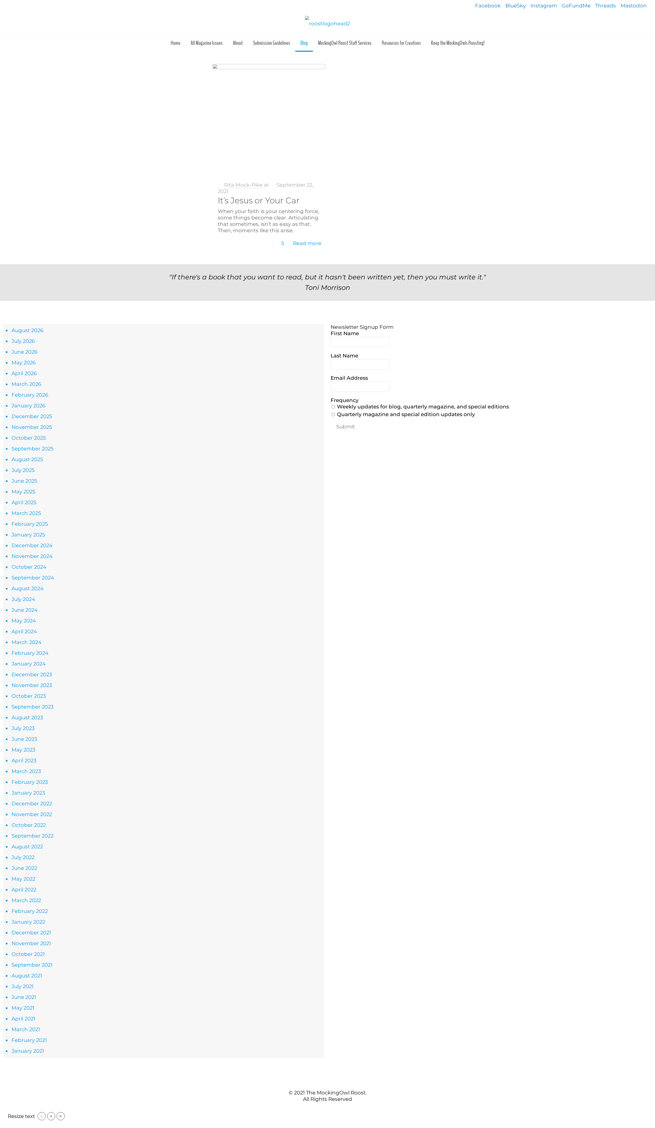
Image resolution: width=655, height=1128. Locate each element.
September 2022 (32, 836)
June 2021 (24, 997)
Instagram (543, 6)
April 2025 (24, 502)
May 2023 (23, 750)
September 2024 (33, 578)
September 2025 (32, 449)
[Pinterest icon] (330, 1109)
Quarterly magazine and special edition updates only (405, 414)
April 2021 (23, 1019)
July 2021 (23, 986)
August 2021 (27, 976)
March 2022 (26, 900)
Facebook (488, 6)
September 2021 (32, 965)
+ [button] (51, 1116)
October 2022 (29, 825)
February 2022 (30, 911)
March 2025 (26, 513)
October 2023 (29, 696)
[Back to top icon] (327, 1081)
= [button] (60, 1116)
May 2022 (23, 879)
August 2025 (27, 459)
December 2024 (32, 545)
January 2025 (28, 535)
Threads (605, 6)
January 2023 (28, 793)
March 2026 (26, 384)
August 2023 (27, 717)
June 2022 (24, 868)
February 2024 (30, 653)
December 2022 (32, 803)
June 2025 (24, 481)
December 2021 (31, 933)
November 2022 (32, 814)
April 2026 (24, 373)
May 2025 (23, 492)
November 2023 (32, 685)
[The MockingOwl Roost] (327, 23)
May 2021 (23, 1008)
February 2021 (29, 1040)
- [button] (42, 1116)
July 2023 (23, 728)
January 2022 (28, 922)
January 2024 (29, 664)
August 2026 (27, 330)
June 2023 (24, 739)
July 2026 (23, 341)
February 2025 (30, 524)
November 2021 (31, 943)
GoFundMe (576, 6)
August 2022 (27, 847)
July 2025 (23, 470)
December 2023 (32, 674)
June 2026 (24, 352)
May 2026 (24, 363)
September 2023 (32, 707)
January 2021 (28, 1051)
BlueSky (515, 6)
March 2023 (26, 771)
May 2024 (24, 621)
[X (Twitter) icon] (325, 1109)
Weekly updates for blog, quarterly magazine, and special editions (422, 407)
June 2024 (25, 610)
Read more (307, 243)
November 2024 (32, 556)
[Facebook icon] (319, 1109)
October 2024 (29, 567)
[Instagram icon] (335, 1109)
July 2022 (23, 857)
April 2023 (24, 760)
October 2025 (29, 438)
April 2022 (24, 890)
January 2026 (28, 406)
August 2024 (27, 588)
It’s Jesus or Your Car (259, 200)
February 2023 (30, 782)
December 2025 (32, 416)
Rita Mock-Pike (243, 185)
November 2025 (32, 427)
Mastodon (633, 6)
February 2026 (30, 395)
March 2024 (26, 642)
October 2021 (28, 954)
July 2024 (23, 599)
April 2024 (24, 631)
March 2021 (26, 1029)
